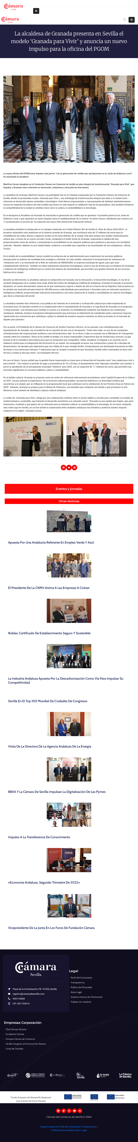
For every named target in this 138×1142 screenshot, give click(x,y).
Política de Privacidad (81, 987)
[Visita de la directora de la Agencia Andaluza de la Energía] (69, 724)
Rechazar (103, 1135)
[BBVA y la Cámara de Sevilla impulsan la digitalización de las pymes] (69, 769)
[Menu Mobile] (36, 11)
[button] (63, 467)
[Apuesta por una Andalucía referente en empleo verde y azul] (69, 520)
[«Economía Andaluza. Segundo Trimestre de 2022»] (69, 860)
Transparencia (77, 982)
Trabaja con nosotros (81, 1001)
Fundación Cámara (15, 1034)
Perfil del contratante (69, 1126)
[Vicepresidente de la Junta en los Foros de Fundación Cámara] (69, 905)
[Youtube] (74, 1110)
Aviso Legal (76, 992)
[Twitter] (63, 1110)
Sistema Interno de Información (87, 997)
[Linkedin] (79, 1110)
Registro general (49, 1126)
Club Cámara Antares (16, 1029)
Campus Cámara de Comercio (20, 1039)
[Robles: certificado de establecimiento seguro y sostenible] (69, 610)
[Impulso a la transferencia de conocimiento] (69, 814)
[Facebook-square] (58, 1110)
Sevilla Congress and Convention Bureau (26, 1043)
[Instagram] (69, 1110)
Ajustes (120, 1135)
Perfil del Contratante (81, 977)
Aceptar (86, 1135)
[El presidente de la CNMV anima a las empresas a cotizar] (69, 565)
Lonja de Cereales (14, 1048)
